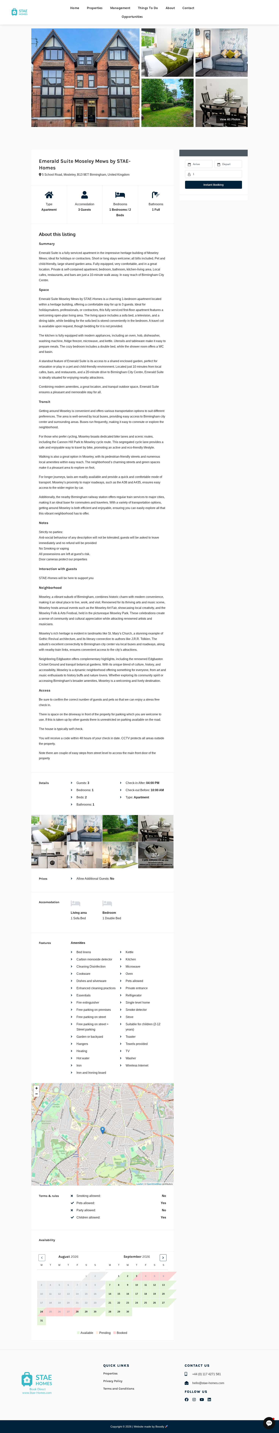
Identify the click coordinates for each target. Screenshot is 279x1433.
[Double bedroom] (167, 52)
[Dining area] (221, 103)
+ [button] (36, 1088)
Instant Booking (213, 184)
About (170, 8)
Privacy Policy (112, 1381)
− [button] (36, 1094)
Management (120, 8)
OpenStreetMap (154, 1183)
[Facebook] (186, 1400)
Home (74, 8)
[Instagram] (194, 1400)
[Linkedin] (209, 1400)
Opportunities (132, 17)
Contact (188, 8)
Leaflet (139, 1183)
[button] (269, 1423)
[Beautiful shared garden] (167, 103)
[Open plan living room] (221, 52)
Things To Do (148, 8)
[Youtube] (202, 1400)
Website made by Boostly (149, 1426)
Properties (95, 8)
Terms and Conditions (118, 1388)
